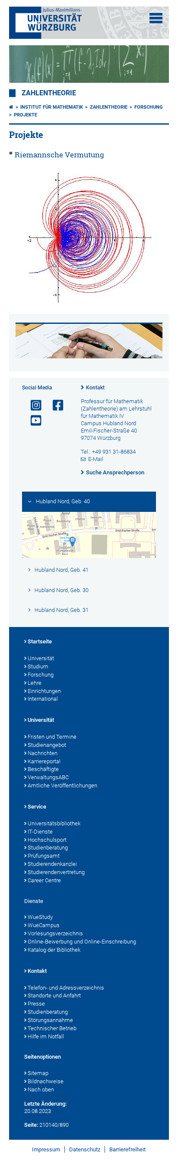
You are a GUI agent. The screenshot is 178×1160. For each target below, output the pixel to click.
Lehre (34, 683)
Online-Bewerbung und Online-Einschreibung (82, 941)
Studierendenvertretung (56, 872)
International (43, 699)
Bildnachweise (46, 1081)
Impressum (46, 1149)
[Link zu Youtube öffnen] (32, 420)
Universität (41, 658)
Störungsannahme (50, 1020)
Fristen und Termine (52, 737)
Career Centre (44, 880)
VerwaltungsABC (48, 777)
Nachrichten (42, 753)
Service (37, 806)
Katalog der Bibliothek (54, 950)
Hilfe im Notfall (46, 1036)
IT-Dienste (40, 831)
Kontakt (95, 388)
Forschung (148, 107)
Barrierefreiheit (127, 1149)
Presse (36, 1003)
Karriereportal (44, 761)
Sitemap (38, 1073)
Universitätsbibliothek (54, 823)
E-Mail (95, 459)
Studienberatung (48, 847)
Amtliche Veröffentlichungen (62, 785)
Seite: (31, 1125)
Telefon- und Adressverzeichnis (66, 987)
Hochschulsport (47, 840)
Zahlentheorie (49, 93)
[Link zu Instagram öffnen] (32, 405)
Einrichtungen (44, 691)
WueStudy (40, 917)
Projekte (25, 115)
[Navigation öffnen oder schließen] (155, 18)
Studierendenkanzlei (52, 864)
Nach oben (41, 1089)
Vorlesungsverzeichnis (55, 933)
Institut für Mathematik (51, 107)
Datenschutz (84, 1149)
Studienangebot (47, 745)
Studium (38, 666)
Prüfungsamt (44, 856)
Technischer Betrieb (52, 1028)
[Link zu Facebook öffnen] (54, 405)
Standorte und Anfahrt (54, 995)
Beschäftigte (43, 769)
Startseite (40, 641)
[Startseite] (11, 107)
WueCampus (44, 925)
